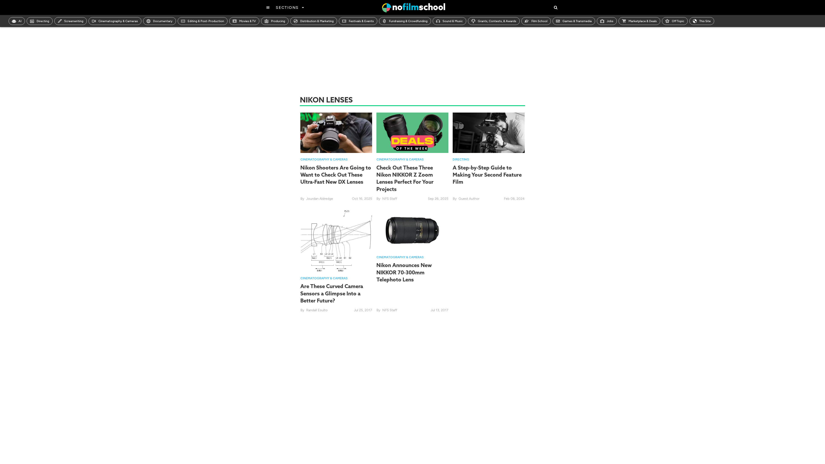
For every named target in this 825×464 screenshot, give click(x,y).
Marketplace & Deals (642, 21)
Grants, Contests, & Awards (497, 21)
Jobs (610, 21)
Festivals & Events (361, 21)
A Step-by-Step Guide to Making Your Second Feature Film (487, 174)
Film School (539, 21)
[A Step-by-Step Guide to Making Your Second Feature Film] (489, 132)
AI (19, 21)
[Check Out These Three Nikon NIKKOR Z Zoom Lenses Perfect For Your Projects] (412, 132)
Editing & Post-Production (206, 21)
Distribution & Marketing (317, 21)
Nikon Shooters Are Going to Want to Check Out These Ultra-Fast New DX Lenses (335, 174)
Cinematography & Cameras (118, 21)
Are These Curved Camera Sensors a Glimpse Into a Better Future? (331, 293)
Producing (278, 21)
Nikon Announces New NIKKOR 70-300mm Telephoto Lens (404, 272)
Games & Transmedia (577, 21)
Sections (287, 7)
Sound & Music (453, 21)
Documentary (163, 21)
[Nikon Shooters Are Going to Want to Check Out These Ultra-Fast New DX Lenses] (336, 132)
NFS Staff (389, 199)
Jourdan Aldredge (319, 199)
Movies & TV (247, 21)
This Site (705, 21)
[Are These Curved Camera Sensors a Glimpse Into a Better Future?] (336, 241)
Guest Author (469, 199)
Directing (43, 21)
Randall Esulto (317, 310)
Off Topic (678, 21)
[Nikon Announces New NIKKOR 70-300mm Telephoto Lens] (412, 230)
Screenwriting (73, 21)
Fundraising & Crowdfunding (408, 21)
